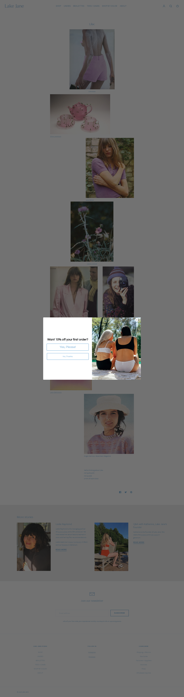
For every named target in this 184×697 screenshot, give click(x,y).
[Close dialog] (138, 319)
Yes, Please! (68, 347)
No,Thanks (68, 356)
